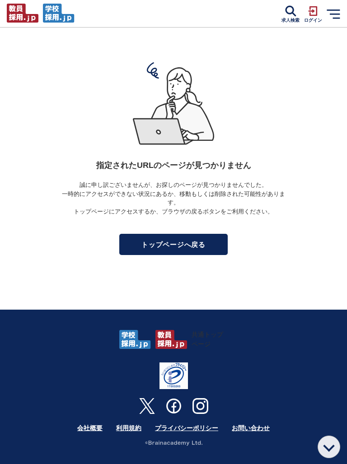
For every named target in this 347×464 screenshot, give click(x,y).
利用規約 (128, 428)
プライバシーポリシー (186, 428)
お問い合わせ (251, 428)
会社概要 (90, 428)
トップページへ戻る (173, 244)
